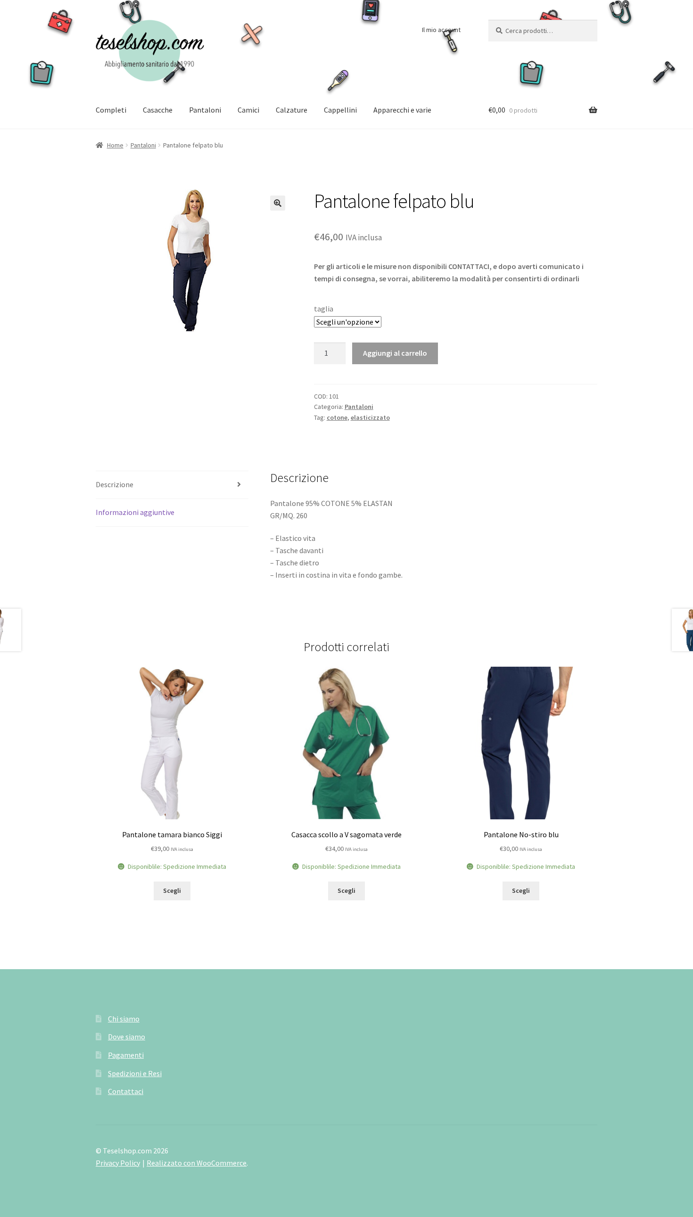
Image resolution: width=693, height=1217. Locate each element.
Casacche (158, 109)
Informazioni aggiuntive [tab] (135, 512)
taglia (323, 308)
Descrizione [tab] (114, 484)
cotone (337, 417)
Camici (248, 109)
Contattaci (125, 1091)
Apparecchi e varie (402, 109)
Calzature (291, 109)
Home (115, 145)
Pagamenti (126, 1055)
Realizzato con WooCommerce (197, 1163)
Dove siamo (126, 1036)
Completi (111, 109)
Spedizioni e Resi (135, 1073)
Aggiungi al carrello (395, 353)
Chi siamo (124, 1018)
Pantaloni (205, 109)
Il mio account (441, 29)
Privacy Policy (118, 1163)
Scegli (172, 890)
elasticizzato (370, 417)
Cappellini (340, 109)
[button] (277, 203)
